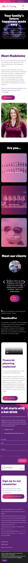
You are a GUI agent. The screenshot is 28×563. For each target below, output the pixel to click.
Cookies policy (4, 541)
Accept (4, 560)
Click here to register (13, 496)
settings (19, 557)
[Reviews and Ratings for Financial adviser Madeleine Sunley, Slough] (14, 311)
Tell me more (10, 398)
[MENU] (23, 6)
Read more (8, 97)
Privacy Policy (4, 544)
